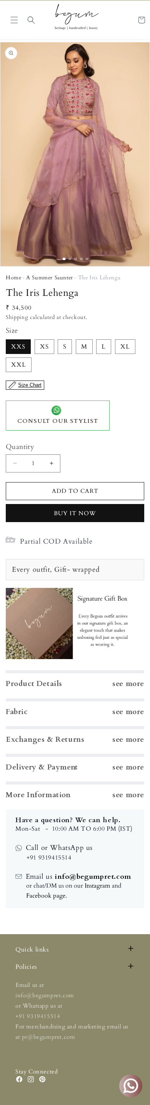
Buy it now (75, 513)
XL (125, 346)
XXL (18, 365)
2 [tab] (69, 259)
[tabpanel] (75, 154)
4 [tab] (81, 259)
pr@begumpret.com (48, 1037)
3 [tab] (75, 259)
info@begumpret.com (91, 876)
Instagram (97, 885)
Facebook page (45, 895)
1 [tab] (64, 259)
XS (44, 346)
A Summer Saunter (49, 277)
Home (13, 277)
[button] (31, 20)
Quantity (20, 447)
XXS (18, 346)
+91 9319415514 (37, 1016)
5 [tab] (87, 259)
